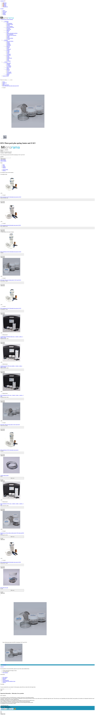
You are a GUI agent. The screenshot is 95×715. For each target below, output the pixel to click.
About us (2, 666)
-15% (1, 529)
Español (5, 5)
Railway (7, 68)
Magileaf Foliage (10, 24)
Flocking (8, 28)
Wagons (8, 69)
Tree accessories (10, 26)
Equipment (9, 45)
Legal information (6, 680)
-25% (1, 193)
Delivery (4, 679)
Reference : (2, 149)
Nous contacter (5, 672)
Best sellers (5, 678)
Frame (8, 56)
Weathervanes (9, 58)
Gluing (8, 36)
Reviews (4, 170)
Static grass (9, 29)
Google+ (4, 166)
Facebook (4, 664)
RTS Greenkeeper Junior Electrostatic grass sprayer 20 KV (10, 225)
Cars (8, 70)
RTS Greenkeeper (10, 34)
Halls (8, 48)
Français (5, 2)
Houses (8, 42)
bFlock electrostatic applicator (12, 33)
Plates (8, 31)
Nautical (7, 73)
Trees (6, 22)
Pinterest (4, 167)
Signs (8, 59)
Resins (8, 37)
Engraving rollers (10, 38)
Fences (8, 57)
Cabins (8, 51)
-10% (1, 332)
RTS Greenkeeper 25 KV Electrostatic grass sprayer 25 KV (10, 196)
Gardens (7, 50)
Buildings (5, 40)
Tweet (4, 165)
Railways (7, 46)
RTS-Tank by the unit (4, 587)
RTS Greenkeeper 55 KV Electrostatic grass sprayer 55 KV (10, 251)
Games (8, 52)
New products (5, 677)
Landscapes (5, 21)
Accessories (8, 55)
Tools (7, 32)
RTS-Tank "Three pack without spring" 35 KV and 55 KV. (10, 280)
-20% (1, 276)
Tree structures (9, 23)
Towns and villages (9, 41)
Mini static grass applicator (11, 35)
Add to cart (12, 478)
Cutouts (8, 39)
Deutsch (5, 3)
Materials (7, 30)
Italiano (5, 4)
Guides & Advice (6, 75)
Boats (8, 74)
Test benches (9, 72)
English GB (6, 6)
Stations (8, 47)
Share (4, 164)
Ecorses (8, 25)
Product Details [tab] (5, 169)
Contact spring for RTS (4, 475)
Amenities (9, 54)
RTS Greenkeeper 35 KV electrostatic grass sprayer (9, 450)
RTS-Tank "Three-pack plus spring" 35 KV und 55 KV (10, 424)
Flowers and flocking (9, 27)
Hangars (8, 43)
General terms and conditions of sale (9, 681)
